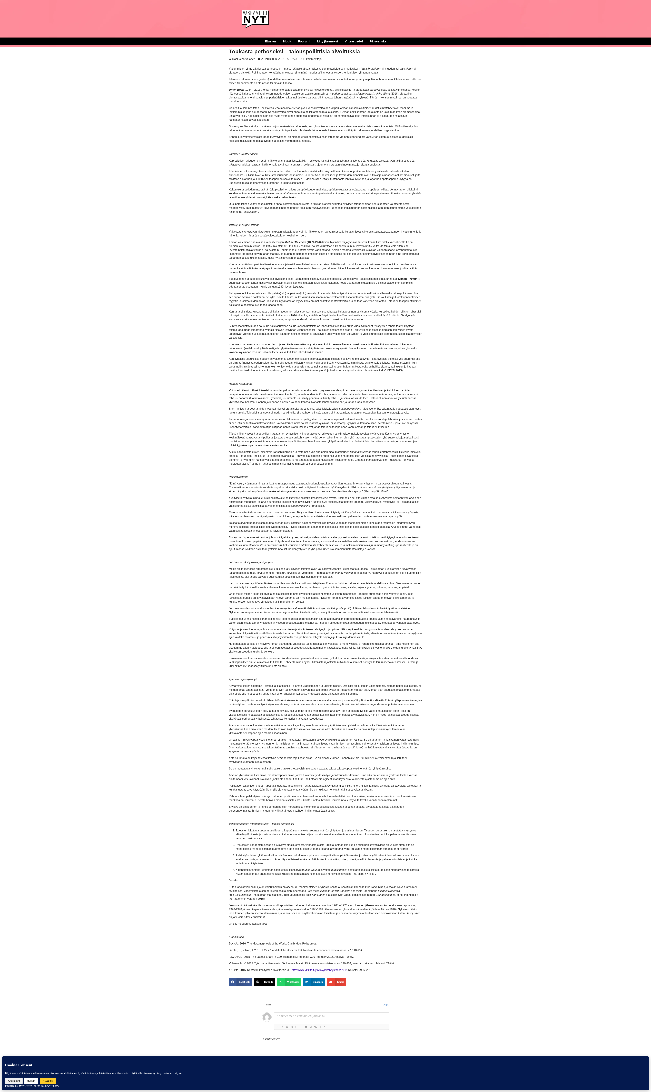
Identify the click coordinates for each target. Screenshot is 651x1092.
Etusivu (270, 41)
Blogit (287, 41)
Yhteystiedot (354, 41)
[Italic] (282, 1027)
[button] (240, 982)
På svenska (378, 41)
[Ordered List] (296, 1027)
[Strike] (291, 1027)
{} (320, 1026)
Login (385, 1004)
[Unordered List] (301, 1027)
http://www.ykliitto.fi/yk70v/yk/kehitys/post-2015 (320, 970)
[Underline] (287, 1027)
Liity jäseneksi (327, 41)
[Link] (315, 1027)
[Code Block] (310, 1027)
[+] (325, 1026)
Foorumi (304, 41)
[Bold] (277, 1027)
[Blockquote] (306, 1027)
